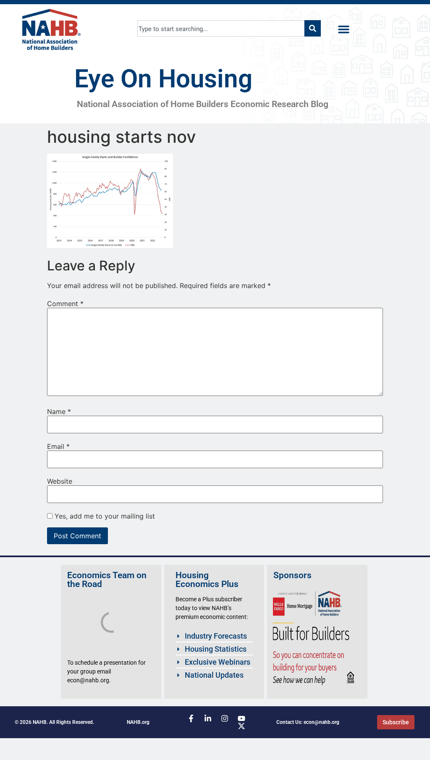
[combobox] (221, 28)
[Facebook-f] (191, 718)
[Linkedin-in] (208, 718)
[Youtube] (241, 718)
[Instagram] (224, 718)
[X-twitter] (241, 726)
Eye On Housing (163, 79)
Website (59, 481)
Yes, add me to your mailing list (103, 516)
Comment (65, 303)
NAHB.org (138, 722)
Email (58, 446)
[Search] (312, 28)
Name (59, 411)
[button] (344, 29)
